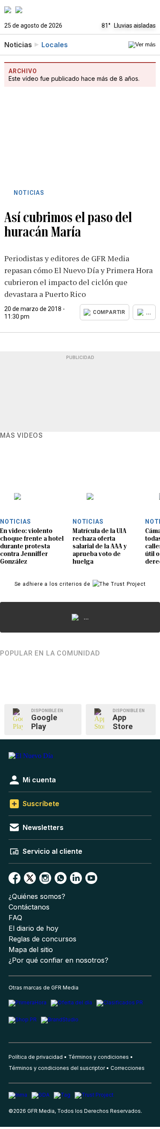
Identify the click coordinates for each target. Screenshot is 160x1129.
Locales (54, 44)
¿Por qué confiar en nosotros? (58, 960)
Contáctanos (29, 907)
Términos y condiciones (98, 1057)
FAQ (15, 918)
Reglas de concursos (42, 939)
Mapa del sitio (31, 950)
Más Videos (21, 435)
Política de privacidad (36, 1057)
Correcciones (128, 1068)
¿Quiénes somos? (37, 896)
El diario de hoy (33, 928)
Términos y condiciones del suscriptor (57, 1068)
